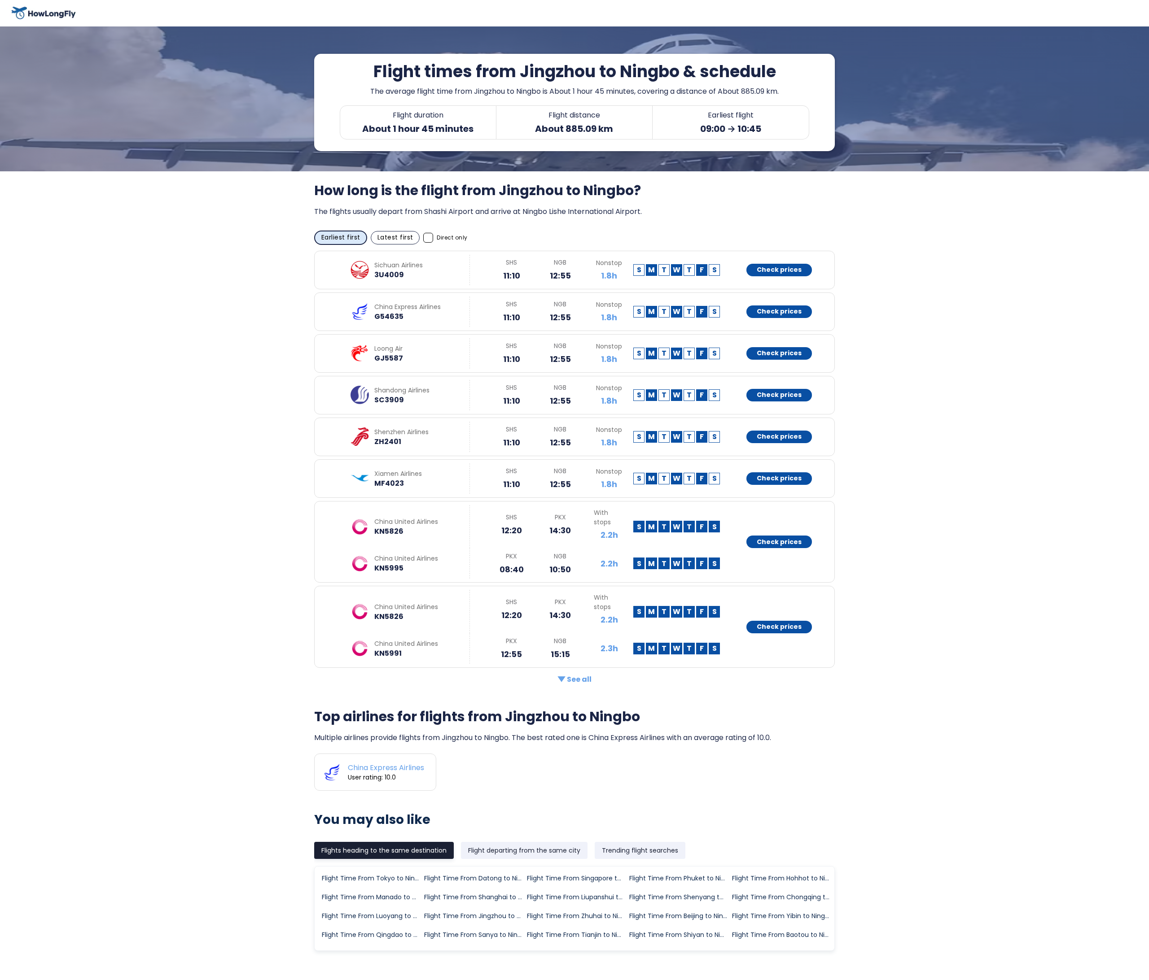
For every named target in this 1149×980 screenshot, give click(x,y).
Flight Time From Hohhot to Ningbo (782, 878)
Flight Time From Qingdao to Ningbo (372, 934)
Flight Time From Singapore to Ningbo (577, 878)
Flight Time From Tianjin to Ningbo (577, 934)
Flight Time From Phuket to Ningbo (680, 878)
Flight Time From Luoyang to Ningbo (372, 915)
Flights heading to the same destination (384, 850)
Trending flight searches (640, 850)
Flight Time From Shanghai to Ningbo (475, 897)
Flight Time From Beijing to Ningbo (680, 915)
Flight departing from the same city (524, 850)
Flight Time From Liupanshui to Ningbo (577, 897)
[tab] (384, 850)
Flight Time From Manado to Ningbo (372, 897)
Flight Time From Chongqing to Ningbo (782, 897)
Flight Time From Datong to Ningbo (475, 878)
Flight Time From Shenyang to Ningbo (680, 897)
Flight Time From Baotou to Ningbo (782, 934)
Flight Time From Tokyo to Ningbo (372, 878)
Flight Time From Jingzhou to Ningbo (475, 915)
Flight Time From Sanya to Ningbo (475, 934)
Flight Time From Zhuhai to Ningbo (577, 915)
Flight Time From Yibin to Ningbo (782, 915)
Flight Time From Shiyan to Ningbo (680, 934)
